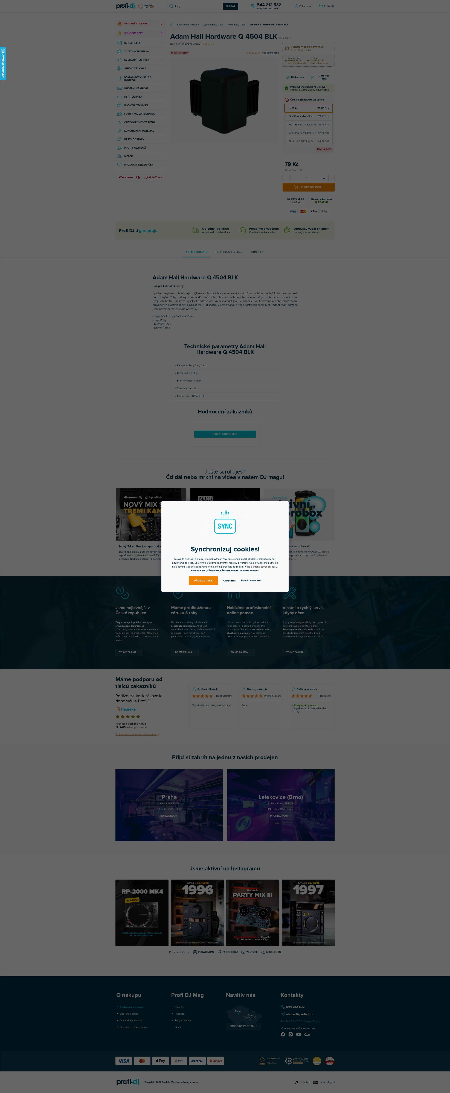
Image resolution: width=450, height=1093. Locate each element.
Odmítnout (229, 580)
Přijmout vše (203, 580)
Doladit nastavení (251, 580)
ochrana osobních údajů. (264, 566)
